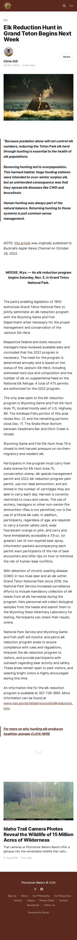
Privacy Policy (46, 900)
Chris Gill (11, 61)
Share (66, 56)
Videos (31, 900)
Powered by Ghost (38, 912)
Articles (18, 900)
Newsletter (33, 905)
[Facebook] (41, 889)
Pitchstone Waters (33, 882)
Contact (63, 900)
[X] (35, 889)
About (24, 895)
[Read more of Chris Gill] (9, 52)
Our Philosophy (41, 895)
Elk (6, 20)
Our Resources (62, 895)
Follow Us (49, 905)
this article (22, 243)
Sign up (12, 895)
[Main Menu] (71, 5)
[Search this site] (64, 6)
